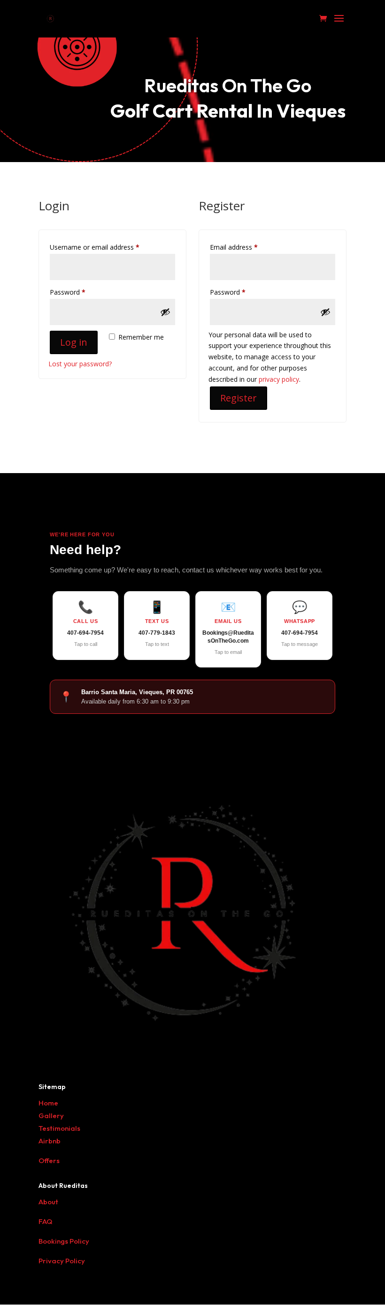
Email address (247, 247)
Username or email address (108, 247)
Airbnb (49, 1140)
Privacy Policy (61, 1260)
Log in (73, 342)
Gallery (51, 1115)
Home (48, 1102)
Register (238, 398)
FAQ (45, 1221)
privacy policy (279, 379)
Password (81, 292)
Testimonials (59, 1128)
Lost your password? (80, 363)
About (48, 1201)
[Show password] (165, 312)
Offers (49, 1160)
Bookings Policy (63, 1241)
